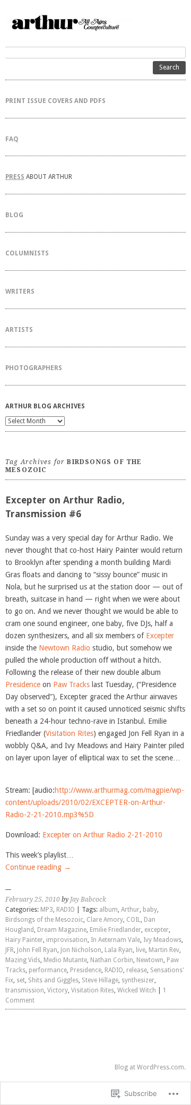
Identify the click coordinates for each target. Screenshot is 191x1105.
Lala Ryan (119, 950)
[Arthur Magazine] (95, 22)
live (140, 950)
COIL (133, 919)
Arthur (130, 909)
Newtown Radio (64, 648)
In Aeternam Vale (115, 940)
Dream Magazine (61, 929)
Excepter (160, 635)
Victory (57, 990)
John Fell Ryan (37, 950)
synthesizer (137, 980)
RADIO (65, 909)
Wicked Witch (136, 990)
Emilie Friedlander (115, 929)
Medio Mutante (65, 960)
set (20, 980)
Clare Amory (104, 919)
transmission (24, 990)
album (108, 909)
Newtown (149, 960)
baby (150, 909)
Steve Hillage (100, 980)
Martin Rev (164, 950)
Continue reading (38, 867)
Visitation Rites (69, 733)
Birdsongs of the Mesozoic (44, 919)
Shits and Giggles (53, 980)
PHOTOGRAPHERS (33, 368)
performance (48, 970)
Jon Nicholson (80, 950)
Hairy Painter (24, 940)
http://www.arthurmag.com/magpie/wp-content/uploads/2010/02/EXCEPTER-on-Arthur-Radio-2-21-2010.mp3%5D (94, 802)
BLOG (14, 215)
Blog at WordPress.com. (150, 1067)
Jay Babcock (88, 899)
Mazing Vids (22, 960)
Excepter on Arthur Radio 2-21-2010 (102, 834)
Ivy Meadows (162, 940)
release (136, 970)
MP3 (46, 909)
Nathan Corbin (111, 960)
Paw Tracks (71, 684)
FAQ (12, 139)
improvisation (67, 940)
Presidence (22, 684)
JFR (9, 950)
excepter (156, 929)
